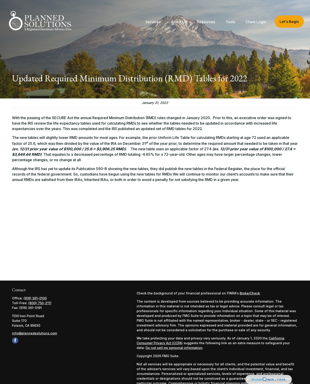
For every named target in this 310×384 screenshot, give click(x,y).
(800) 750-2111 (39, 303)
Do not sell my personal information (174, 348)
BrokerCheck (250, 293)
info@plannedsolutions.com (34, 333)
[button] (153, 21)
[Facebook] (15, 340)
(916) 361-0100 (35, 298)
